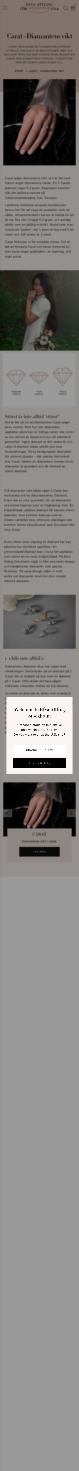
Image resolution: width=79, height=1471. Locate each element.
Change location (39, 750)
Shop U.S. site (39, 763)
